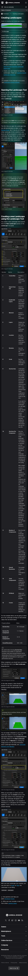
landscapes (10, 890)
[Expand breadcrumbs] (10, 13)
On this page (5, 31)
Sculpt (13, 885)
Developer (6, 13)
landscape (4, 890)
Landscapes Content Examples (11, 82)
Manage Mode (5, 130)
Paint (17, 885)
